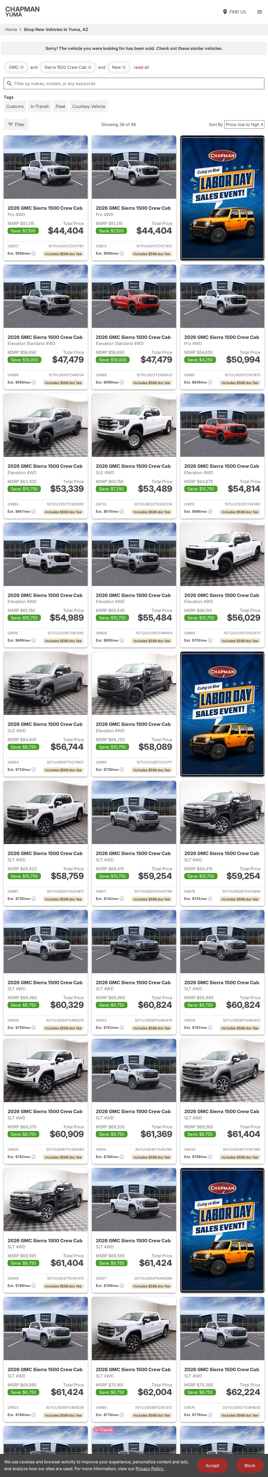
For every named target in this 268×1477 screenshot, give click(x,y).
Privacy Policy (150, 1468)
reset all (141, 67)
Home (11, 29)
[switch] (259, 12)
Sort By (216, 124)
